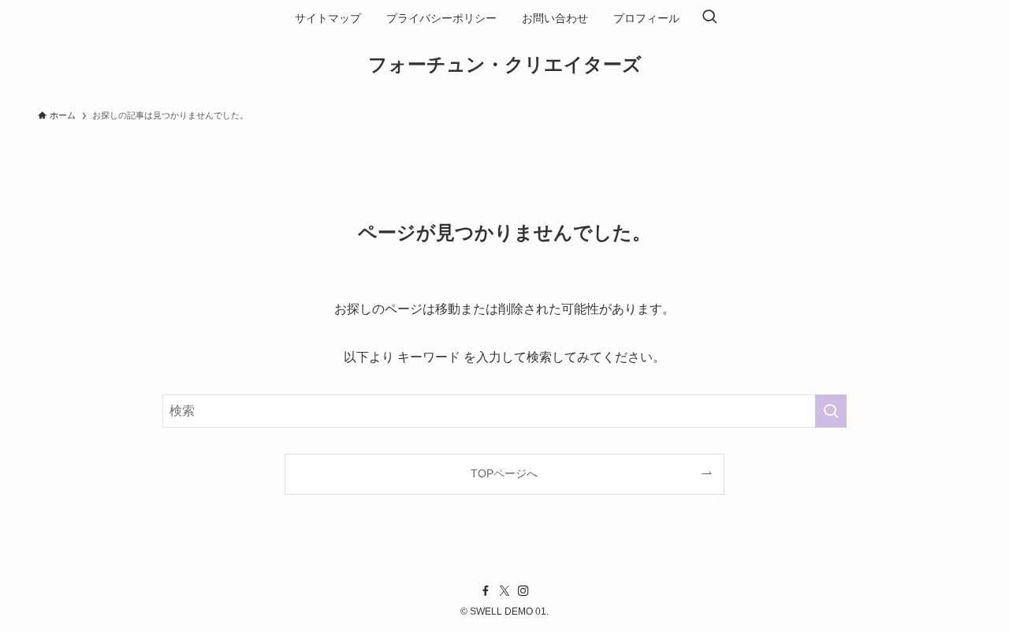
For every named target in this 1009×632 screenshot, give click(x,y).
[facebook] (485, 591)
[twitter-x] (504, 591)
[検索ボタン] (709, 18)
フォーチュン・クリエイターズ (505, 64)
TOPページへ (504, 473)
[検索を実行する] (831, 411)
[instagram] (523, 591)
